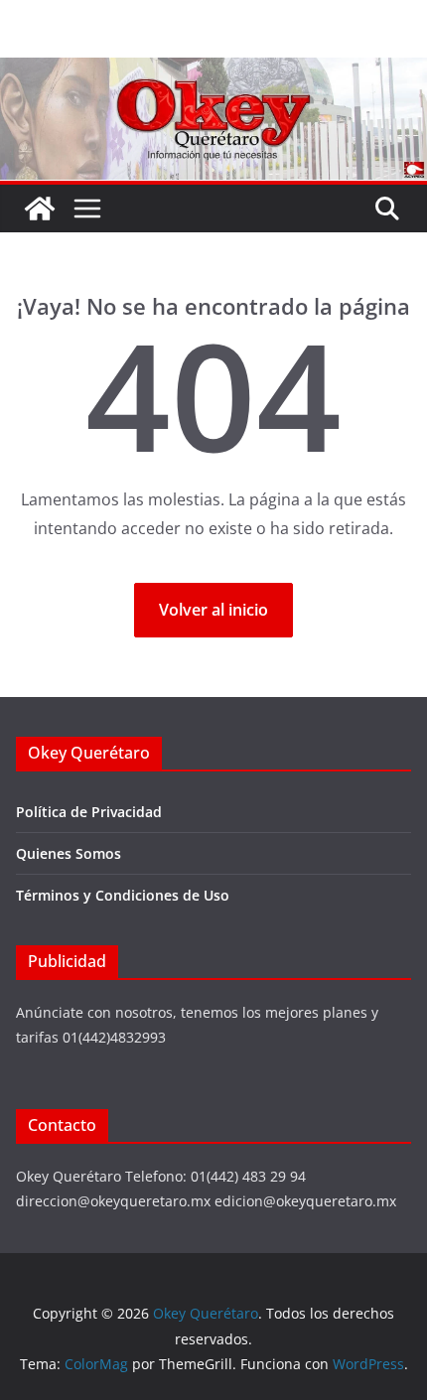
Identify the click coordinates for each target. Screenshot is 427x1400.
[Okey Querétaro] (213, 71)
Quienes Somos (68, 853)
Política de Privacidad (89, 811)
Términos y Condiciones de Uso (122, 895)
